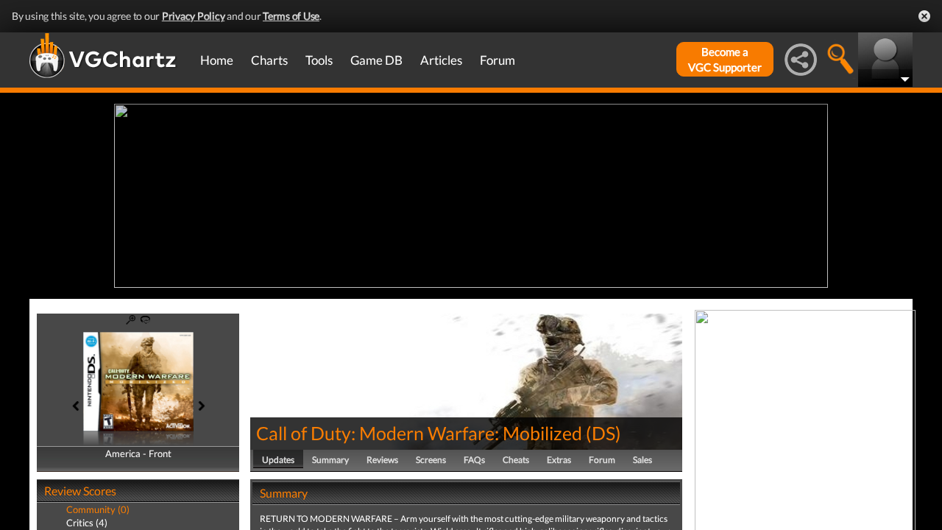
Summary (330, 459)
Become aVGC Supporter (725, 59)
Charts (269, 60)
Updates (278, 459)
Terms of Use (291, 16)
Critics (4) (86, 523)
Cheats (516, 459)
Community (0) (98, 509)
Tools (319, 60)
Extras (559, 459)
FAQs (474, 459)
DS (603, 433)
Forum (497, 60)
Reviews (382, 459)
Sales (642, 459)
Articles (441, 60)
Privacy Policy (193, 16)
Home (216, 60)
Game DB (376, 60)
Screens (431, 459)
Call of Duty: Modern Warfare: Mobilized (419, 433)
